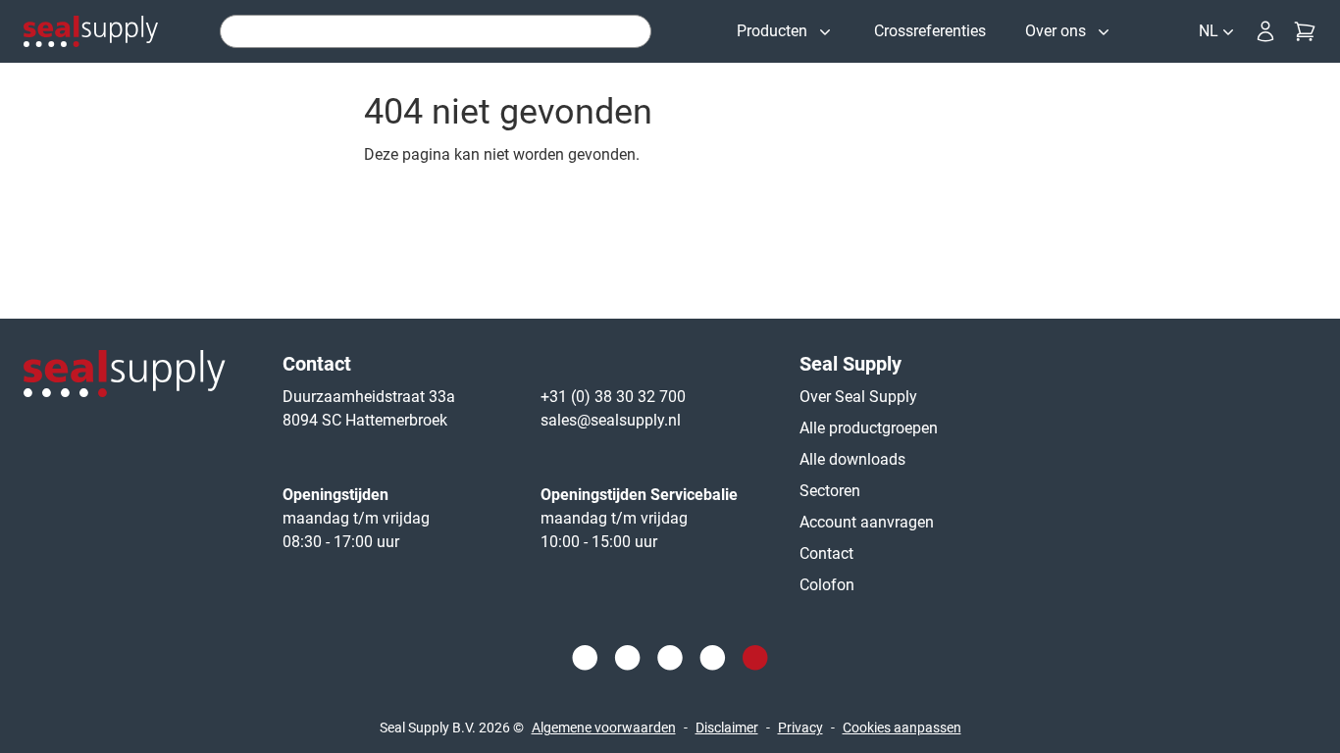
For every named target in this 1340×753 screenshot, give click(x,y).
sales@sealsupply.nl (611, 420)
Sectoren (829, 490)
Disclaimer (727, 727)
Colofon (826, 585)
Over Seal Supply (858, 396)
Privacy (800, 727)
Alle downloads (852, 459)
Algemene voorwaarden (604, 727)
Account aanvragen (866, 522)
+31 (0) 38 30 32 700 (613, 396)
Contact (826, 553)
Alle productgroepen (868, 428)
